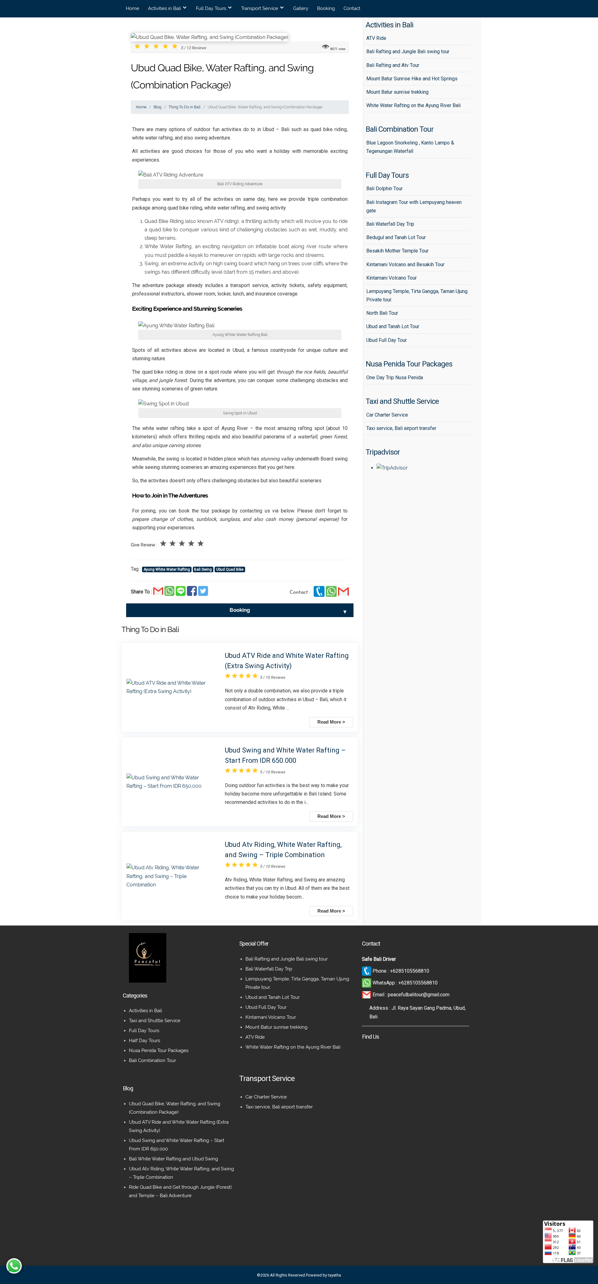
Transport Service (259, 8)
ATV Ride (255, 1037)
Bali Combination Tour (152, 1060)
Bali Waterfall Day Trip (268, 969)
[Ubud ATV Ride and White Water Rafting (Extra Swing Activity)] (171, 687)
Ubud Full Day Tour (266, 1007)
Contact (352, 8)
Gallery (300, 8)
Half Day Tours (144, 1040)
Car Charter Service (266, 1097)
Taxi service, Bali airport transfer (279, 1107)
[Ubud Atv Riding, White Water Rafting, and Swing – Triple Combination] (171, 876)
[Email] (343, 595)
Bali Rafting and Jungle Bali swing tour (286, 959)
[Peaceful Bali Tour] (147, 981)
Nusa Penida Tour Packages (158, 1050)
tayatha (334, 1275)
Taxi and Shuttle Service (154, 1020)
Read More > (331, 722)
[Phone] (320, 595)
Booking (326, 8)
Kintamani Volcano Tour (270, 1017)
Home (132, 8)
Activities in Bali (164, 8)
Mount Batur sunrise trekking (276, 1027)
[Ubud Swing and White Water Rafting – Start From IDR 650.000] (171, 781)
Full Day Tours (211, 8)
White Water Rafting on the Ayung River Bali (292, 1047)
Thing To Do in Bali (184, 107)
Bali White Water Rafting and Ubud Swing (173, 1159)
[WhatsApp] (332, 595)
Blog (157, 107)
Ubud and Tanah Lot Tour (272, 997)
